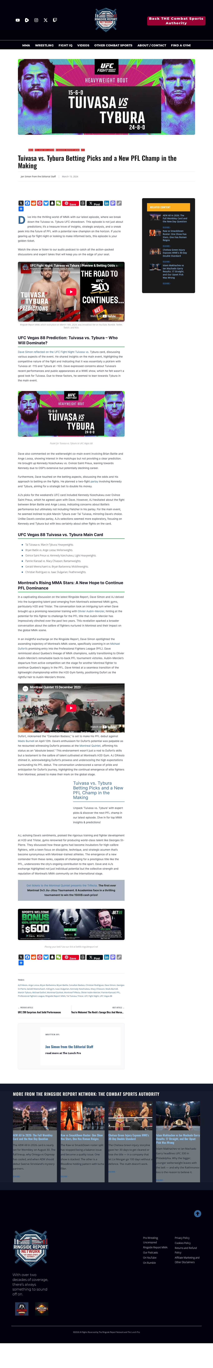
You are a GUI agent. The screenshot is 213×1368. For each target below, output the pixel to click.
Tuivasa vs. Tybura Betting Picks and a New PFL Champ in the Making (98, 790)
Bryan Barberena (48, 985)
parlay (94, 481)
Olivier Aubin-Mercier (91, 611)
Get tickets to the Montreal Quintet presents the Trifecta (62, 885)
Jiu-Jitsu (22, 150)
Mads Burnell (26, 741)
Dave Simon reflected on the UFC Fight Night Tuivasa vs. (53, 351)
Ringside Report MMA (68, 150)
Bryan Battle (62, 985)
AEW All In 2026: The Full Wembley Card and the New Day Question (175, 218)
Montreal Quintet (55, 992)
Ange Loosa (33, 985)
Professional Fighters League (31, 996)
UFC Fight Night (91, 996)
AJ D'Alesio (22, 985)
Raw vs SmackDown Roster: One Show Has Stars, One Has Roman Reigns (175, 236)
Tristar (80, 996)
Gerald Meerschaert (36, 988)
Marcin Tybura (24, 992)
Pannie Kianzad (108, 992)
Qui (93, 745)
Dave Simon (110, 985)
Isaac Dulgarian (62, 988)
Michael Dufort (39, 992)
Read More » (167, 227)
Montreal (85, 745)
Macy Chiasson (98, 988)
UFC (83, 150)
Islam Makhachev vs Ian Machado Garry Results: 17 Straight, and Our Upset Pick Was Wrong (173, 271)
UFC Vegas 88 (106, 996)
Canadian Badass (77, 985)
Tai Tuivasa (71, 996)
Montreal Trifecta (72, 992)
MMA (30, 150)
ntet (98, 745)
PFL (118, 992)
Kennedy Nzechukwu (80, 988)
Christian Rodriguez (95, 985)
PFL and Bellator (44, 150)
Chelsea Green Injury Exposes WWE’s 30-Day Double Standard (175, 252)
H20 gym (50, 988)
